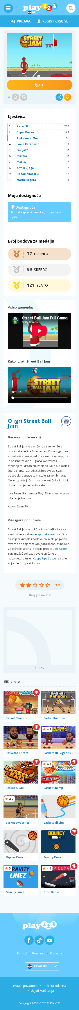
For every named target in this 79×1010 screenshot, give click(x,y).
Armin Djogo (25, 168)
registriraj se (55, 21)
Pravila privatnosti (25, 986)
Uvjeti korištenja (42, 990)
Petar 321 (23, 126)
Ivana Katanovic (28, 144)
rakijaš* (22, 150)
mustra (22, 156)
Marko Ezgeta (26, 180)
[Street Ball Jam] (39, 55)
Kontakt (38, 953)
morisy (21, 162)
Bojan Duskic (26, 132)
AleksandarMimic (29, 138)
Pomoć (22, 953)
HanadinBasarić (28, 174)
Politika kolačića (54, 986)
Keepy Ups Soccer (45, 558)
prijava (24, 21)
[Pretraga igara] (70, 8)
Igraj (40, 85)
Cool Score (60, 549)
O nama (56, 953)
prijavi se (52, 212)
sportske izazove (49, 534)
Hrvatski (40, 966)
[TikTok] (39, 940)
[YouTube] (49, 940)
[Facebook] (29, 940)
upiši (14, 217)
